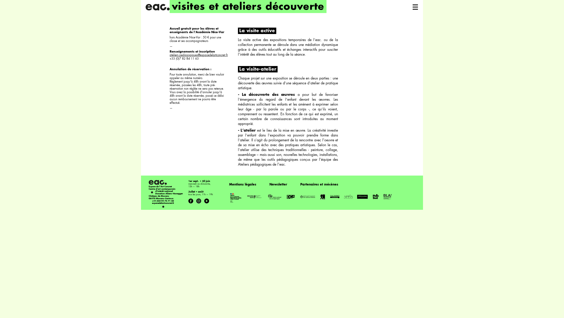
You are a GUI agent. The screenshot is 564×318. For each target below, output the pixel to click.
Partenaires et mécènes (319, 184)
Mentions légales (242, 184)
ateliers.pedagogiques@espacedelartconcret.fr (199, 55)
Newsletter (278, 184)
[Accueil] (157, 7)
